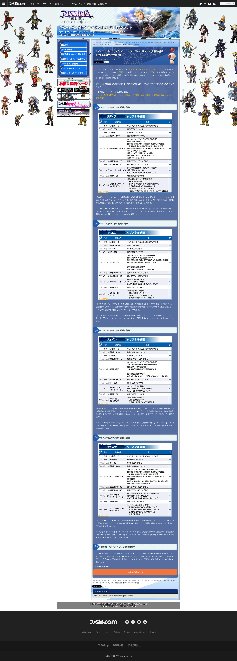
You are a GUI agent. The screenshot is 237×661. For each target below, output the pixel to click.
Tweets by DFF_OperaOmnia (67, 95)
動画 (89, 3)
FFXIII (152, 72)
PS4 (49, 3)
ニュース (82, 3)
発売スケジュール (60, 3)
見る (106, 62)
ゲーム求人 (72, 3)
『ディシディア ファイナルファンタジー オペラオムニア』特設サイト (116, 42)
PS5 (37, 3)
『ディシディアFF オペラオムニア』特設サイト (118, 22)
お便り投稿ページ (135, 572)
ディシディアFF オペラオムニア (141, 69)
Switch (43, 3)
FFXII (122, 72)
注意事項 (127, 632)
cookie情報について (140, 632)
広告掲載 (153, 632)
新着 (32, 3)
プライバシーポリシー (102, 632)
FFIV (163, 69)
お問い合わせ (86, 632)
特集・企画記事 (98, 3)
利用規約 (117, 632)
